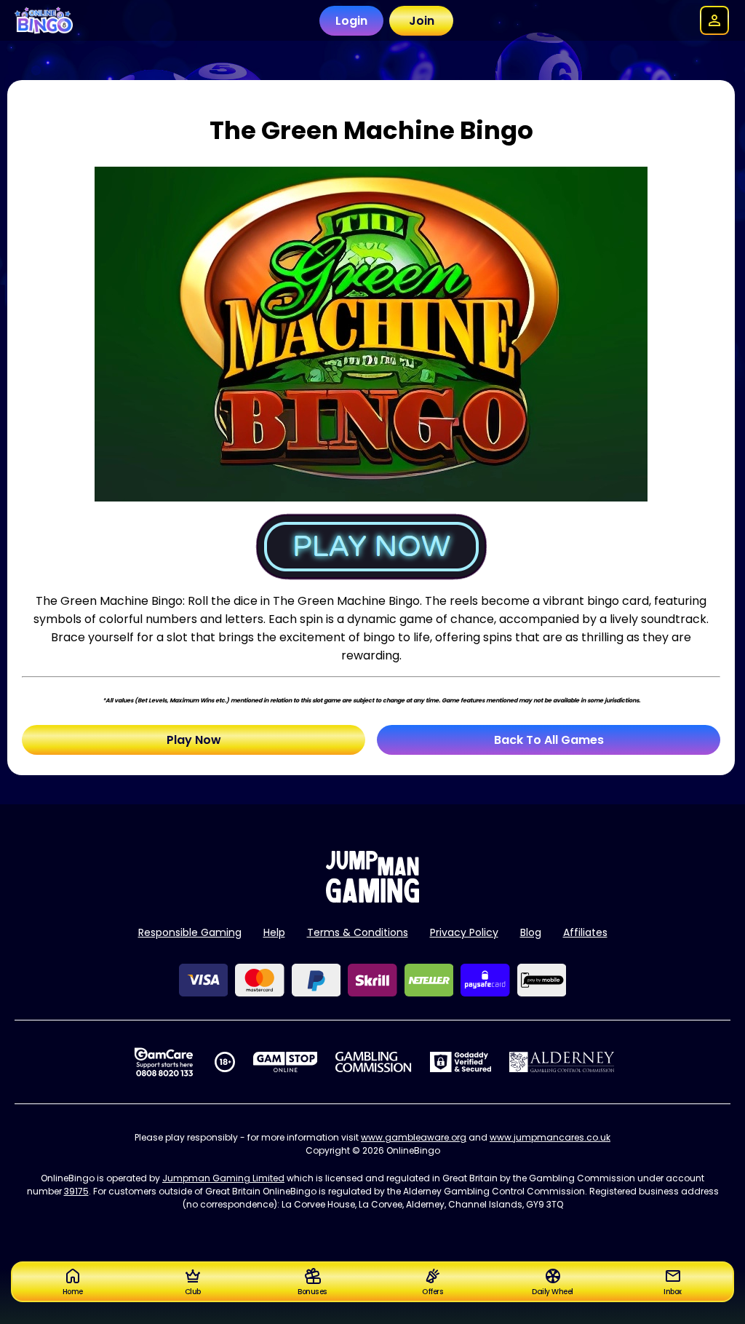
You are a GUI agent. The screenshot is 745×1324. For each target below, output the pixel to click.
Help (274, 932)
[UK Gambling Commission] (373, 1062)
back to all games (549, 740)
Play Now (194, 740)
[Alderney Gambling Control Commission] (562, 1062)
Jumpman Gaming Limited (223, 1178)
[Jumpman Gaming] (372, 898)
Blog (530, 932)
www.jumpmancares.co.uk (550, 1137)
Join (421, 20)
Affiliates (585, 932)
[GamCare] (163, 1062)
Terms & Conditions (357, 932)
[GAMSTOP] (285, 1062)
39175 (76, 1191)
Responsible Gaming (190, 932)
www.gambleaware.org (413, 1137)
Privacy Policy (464, 932)
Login (351, 20)
